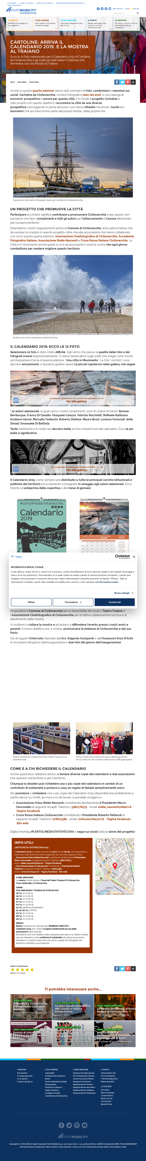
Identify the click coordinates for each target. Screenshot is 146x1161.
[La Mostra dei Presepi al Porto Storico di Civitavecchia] (115, 1007)
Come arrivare (80, 1069)
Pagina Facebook (28, 811)
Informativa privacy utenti (97, 1147)
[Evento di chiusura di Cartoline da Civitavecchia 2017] (31, 1034)
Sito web (23, 823)
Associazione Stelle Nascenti (58, 240)
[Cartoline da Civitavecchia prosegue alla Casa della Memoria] (31, 1007)
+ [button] (99, 841)
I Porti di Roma (26, 3)
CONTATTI (119, 9)
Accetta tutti (115, 602)
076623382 (59, 819)
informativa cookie (108, 582)
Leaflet (107, 894)
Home (12, 82)
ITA (126, 9)
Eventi (58, 1003)
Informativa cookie (118, 1147)
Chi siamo (11, 3)
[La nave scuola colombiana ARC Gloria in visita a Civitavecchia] (73, 1007)
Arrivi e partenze (44, 3)
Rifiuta (31, 602)
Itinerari (21, 1069)
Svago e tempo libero (23, 1001)
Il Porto (105, 1069)
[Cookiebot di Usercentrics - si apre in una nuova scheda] (117, 557)
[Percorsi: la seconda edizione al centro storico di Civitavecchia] (73, 1034)
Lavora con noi (78, 1147)
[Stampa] (133, 82)
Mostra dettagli (122, 593)
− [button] (99, 846)
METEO (136, 9)
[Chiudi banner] (134, 557)
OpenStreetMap (119, 894)
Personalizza (71, 602)
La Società (106, 1086)
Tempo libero (34, 82)
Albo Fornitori (14, 5)
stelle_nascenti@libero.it (114, 807)
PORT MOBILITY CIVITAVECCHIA (21, 10)
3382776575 (79, 807)
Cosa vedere (21, 82)
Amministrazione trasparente (70, 3)
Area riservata (65, 1147)
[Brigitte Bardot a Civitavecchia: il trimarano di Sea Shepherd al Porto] (115, 1034)
